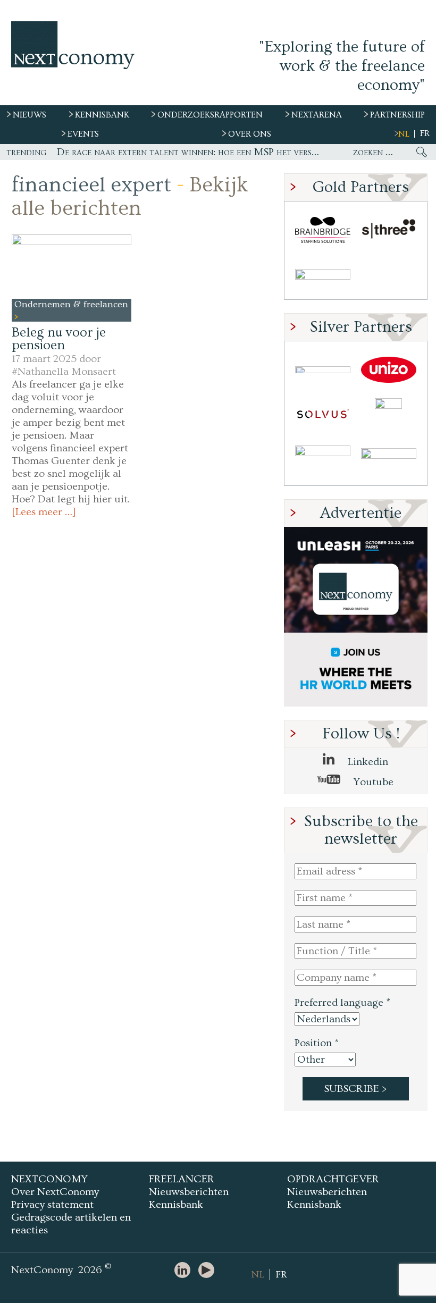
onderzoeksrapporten (210, 115)
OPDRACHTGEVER (333, 1179)
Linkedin (366, 762)
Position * (317, 1043)
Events (83, 134)
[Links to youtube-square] (209, 1271)
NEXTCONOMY (49, 1179)
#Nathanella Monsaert (64, 371)
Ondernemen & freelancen (71, 304)
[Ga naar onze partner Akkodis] (323, 370)
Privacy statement (52, 1204)
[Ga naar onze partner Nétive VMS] (389, 416)
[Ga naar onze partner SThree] (389, 230)
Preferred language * (342, 1002)
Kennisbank (176, 1204)
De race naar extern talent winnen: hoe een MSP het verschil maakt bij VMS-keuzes (189, 152)
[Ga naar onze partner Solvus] (323, 416)
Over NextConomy (55, 1192)
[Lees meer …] (44, 512)
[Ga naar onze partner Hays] (323, 276)
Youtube (372, 782)
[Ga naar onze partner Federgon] (323, 462)
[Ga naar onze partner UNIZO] (389, 370)
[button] (71, 266)
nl (403, 134)
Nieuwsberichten (189, 1192)
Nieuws (29, 115)
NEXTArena (316, 115)
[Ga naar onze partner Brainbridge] (323, 230)
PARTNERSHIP (397, 115)
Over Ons (249, 134)
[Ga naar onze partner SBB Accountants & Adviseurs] (389, 462)
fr (425, 133)
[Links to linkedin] (185, 1271)
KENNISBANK (102, 115)
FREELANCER (181, 1179)
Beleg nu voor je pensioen (59, 339)
